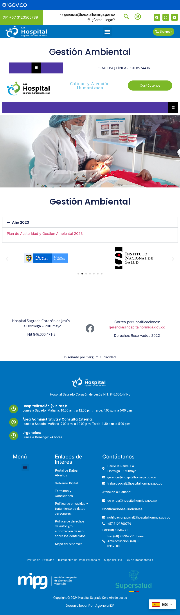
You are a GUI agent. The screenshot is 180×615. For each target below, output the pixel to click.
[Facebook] (157, 17)
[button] (107, 31)
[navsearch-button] (124, 17)
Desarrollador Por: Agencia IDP (90, 605)
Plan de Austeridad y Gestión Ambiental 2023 (45, 233)
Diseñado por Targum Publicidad (90, 357)
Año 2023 (20, 222)
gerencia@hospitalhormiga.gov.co (137, 327)
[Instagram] (165, 17)
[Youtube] (174, 17)
